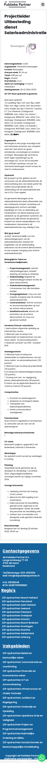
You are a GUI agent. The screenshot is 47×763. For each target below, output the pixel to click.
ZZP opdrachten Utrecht (16, 619)
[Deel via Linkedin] (18, 135)
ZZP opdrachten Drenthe (16, 629)
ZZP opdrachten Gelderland (18, 633)
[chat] (42, 758)
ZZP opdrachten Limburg (16, 637)
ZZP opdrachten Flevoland (17, 601)
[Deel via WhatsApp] (13, 135)
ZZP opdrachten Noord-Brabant (20, 622)
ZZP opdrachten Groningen (17, 626)
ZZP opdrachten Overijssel (17, 615)
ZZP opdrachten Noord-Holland (20, 597)
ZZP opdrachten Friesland (16, 612)
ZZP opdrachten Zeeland (16, 608)
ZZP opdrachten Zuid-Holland (19, 604)
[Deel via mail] (15, 135)
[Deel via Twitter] (16, 135)
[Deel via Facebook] (11, 135)
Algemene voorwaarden (18, 758)
